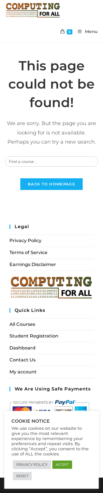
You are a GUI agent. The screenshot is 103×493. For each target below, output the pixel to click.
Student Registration (33, 336)
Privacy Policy (25, 240)
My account (23, 372)
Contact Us (22, 360)
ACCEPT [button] (62, 465)
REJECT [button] (22, 476)
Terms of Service (28, 252)
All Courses (22, 324)
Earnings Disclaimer (32, 264)
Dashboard (22, 348)
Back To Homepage (51, 184)
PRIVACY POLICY (31, 464)
